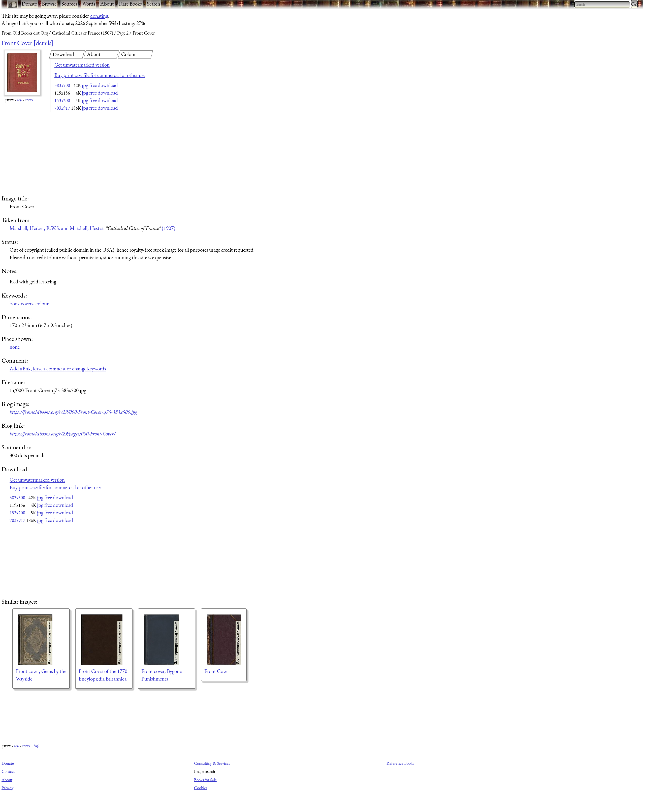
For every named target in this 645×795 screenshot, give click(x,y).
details (43, 43)
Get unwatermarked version (82, 64)
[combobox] (602, 4)
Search (153, 3)
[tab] (67, 54)
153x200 (62, 100)
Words (88, 3)
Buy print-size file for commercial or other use (99, 75)
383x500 (62, 85)
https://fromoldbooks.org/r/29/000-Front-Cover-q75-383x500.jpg (73, 411)
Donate (29, 3)
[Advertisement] (91, 154)
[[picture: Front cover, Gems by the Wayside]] (41, 639)
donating (99, 15)
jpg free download (100, 85)
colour (42, 303)
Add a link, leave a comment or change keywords (58, 368)
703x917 (62, 108)
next (29, 99)
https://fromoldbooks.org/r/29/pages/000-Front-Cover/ (62, 433)
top (36, 745)
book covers (21, 303)
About (107, 3)
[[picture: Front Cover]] (223, 639)
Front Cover (17, 43)
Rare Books (130, 3)
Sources (69, 3)
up (19, 99)
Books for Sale (205, 779)
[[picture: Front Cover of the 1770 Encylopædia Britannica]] (104, 639)
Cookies (200, 787)
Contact (8, 771)
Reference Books (400, 763)
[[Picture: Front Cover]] (22, 72)
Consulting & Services (212, 763)
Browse (49, 3)
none (15, 346)
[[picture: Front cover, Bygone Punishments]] (166, 639)
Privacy (7, 787)
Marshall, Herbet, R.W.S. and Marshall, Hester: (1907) (92, 228)
